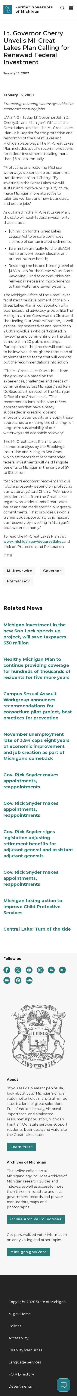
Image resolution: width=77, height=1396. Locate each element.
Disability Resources (25, 1350)
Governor (52, 571)
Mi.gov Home (20, 1314)
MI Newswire (19, 571)
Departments (20, 1386)
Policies (15, 1326)
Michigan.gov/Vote (28, 1252)
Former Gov (18, 581)
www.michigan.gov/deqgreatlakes (33, 542)
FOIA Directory (21, 1374)
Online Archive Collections (35, 1219)
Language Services (25, 1362)
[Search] (62, 8)
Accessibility (18, 1338)
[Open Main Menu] (71, 8)
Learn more (21, 1147)
